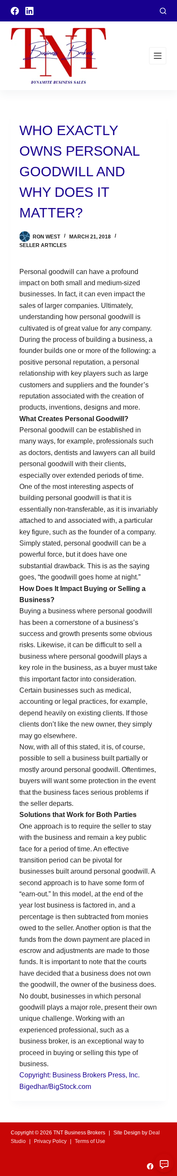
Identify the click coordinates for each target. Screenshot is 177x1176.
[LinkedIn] (29, 11)
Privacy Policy (50, 1141)
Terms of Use (90, 1141)
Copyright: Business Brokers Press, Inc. (79, 1075)
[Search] (163, 11)
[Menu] (157, 55)
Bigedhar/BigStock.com (55, 1086)
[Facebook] (15, 11)
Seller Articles (43, 245)
